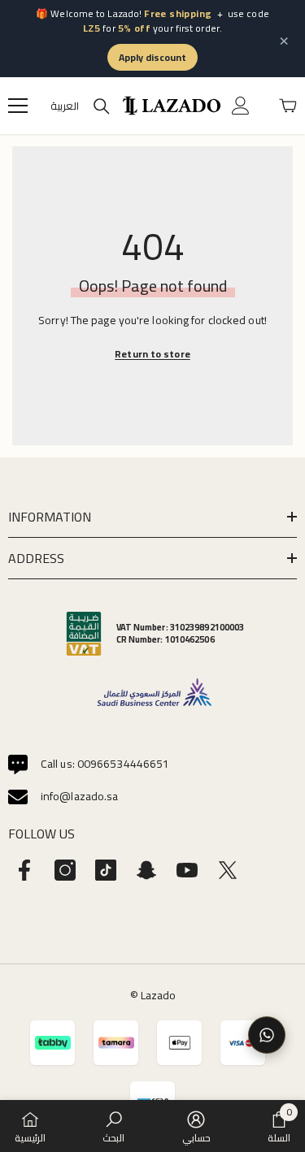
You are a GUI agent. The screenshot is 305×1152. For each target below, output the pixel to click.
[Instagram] (65, 870)
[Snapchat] (146, 870)
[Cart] (288, 106)
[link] (113, 1126)
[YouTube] (187, 870)
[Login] (241, 106)
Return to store (152, 353)
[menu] (18, 105)
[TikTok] (105, 870)
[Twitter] (227, 870)
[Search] (101, 106)
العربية (64, 106)
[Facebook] (24, 870)
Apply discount (152, 57)
